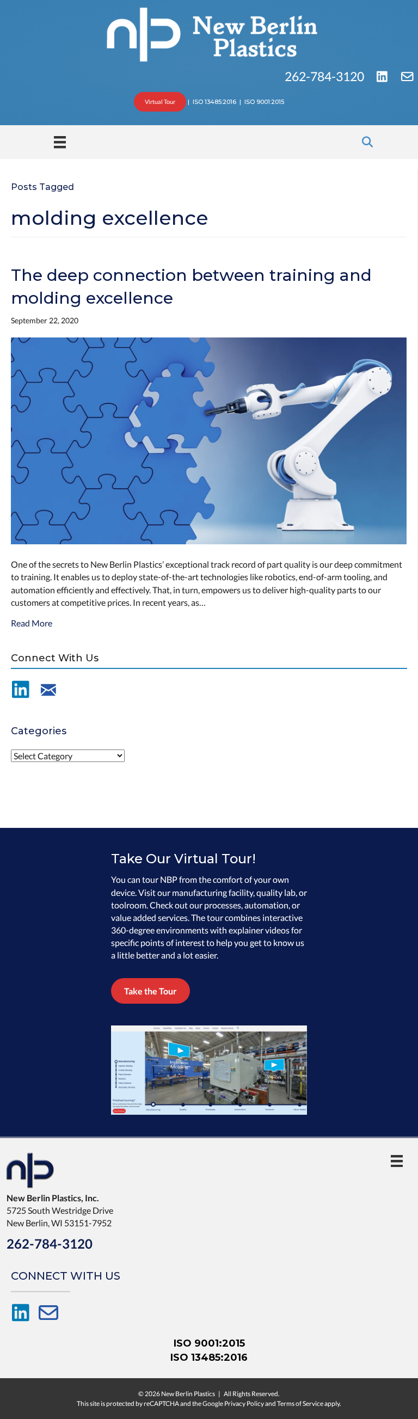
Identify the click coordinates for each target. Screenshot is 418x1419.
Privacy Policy (244, 1403)
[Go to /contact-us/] (48, 690)
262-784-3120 (325, 76)
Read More (31, 622)
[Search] (364, 142)
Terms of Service (300, 1403)
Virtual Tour (160, 101)
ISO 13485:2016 (209, 1357)
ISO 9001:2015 (209, 1343)
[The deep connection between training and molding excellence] (209, 439)
